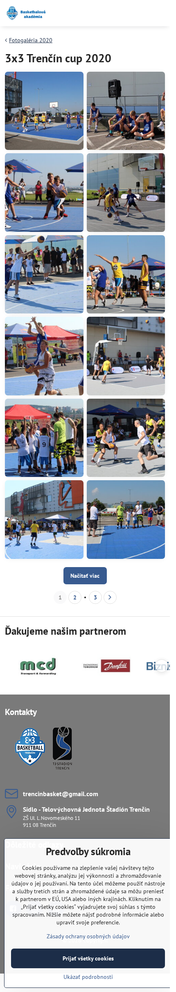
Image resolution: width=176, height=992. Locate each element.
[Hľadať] (121, 13)
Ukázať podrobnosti (88, 977)
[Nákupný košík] (140, 13)
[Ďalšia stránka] (110, 597)
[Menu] (160, 13)
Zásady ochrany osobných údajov (88, 936)
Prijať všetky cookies (88, 958)
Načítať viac (84, 575)
